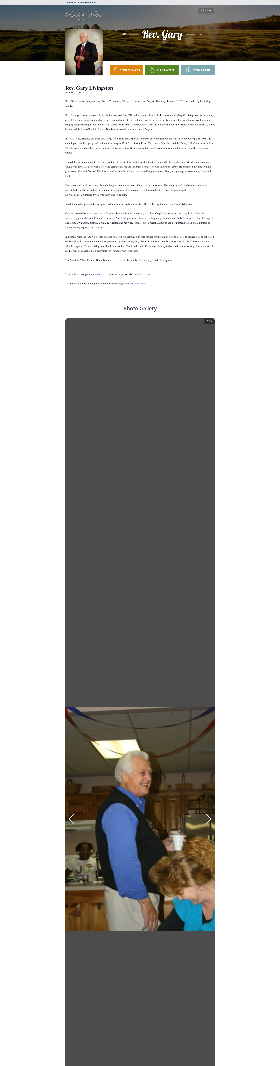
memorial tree (100, 274)
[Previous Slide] (71, 819)
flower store (144, 274)
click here (140, 283)
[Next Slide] (209, 819)
